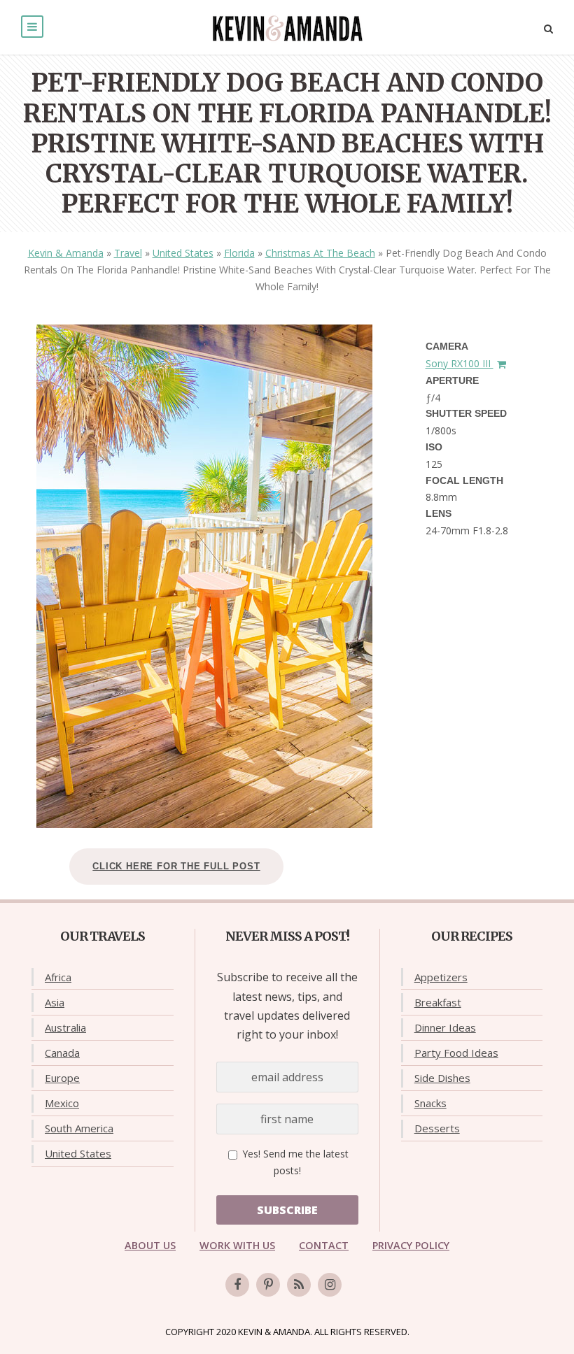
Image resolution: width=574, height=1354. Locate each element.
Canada (62, 1053)
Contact (324, 1245)
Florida (239, 252)
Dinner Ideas (445, 1027)
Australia (65, 1027)
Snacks (430, 1103)
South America (79, 1128)
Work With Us (237, 1245)
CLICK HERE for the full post (176, 866)
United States (183, 252)
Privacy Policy (410, 1245)
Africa (58, 977)
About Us (150, 1245)
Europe (62, 1078)
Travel (128, 252)
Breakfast (437, 1002)
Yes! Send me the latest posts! (294, 1162)
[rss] (299, 1285)
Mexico (62, 1103)
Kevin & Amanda (66, 252)
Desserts (437, 1128)
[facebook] (237, 1285)
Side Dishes (442, 1078)
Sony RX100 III (459, 363)
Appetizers (441, 977)
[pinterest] (268, 1285)
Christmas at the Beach (320, 252)
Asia (54, 1002)
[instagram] (330, 1285)
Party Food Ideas (456, 1053)
